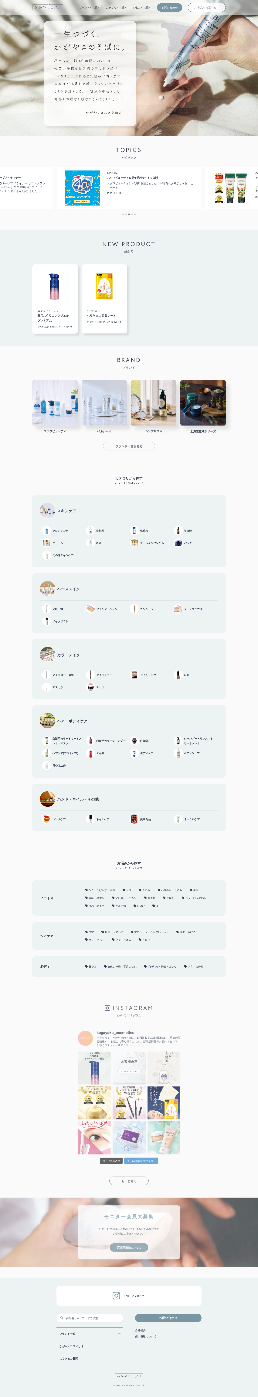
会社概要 (140, 1330)
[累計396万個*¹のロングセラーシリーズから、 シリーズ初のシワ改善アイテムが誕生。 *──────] (94, 1066)
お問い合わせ (170, 7)
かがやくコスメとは (71, 1346)
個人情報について (145, 1336)
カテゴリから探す (116, 7)
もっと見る (129, 1179)
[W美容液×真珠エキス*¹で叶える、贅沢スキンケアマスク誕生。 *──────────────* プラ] (129, 1136)
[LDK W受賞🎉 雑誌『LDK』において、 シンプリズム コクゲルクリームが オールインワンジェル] (94, 1101)
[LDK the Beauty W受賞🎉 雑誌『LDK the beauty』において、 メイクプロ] (129, 1101)
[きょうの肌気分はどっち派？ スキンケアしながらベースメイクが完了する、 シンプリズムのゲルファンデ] (163, 1136)
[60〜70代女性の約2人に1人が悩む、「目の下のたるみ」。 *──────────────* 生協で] (163, 1101)
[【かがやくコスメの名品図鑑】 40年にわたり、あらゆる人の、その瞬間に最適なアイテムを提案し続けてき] (163, 1066)
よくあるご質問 (68, 1358)
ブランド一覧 (67, 1333)
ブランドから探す (89, 7)
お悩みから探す (142, 7)
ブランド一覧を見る (129, 444)
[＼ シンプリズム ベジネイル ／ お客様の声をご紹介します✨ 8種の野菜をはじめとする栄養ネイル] (129, 1066)
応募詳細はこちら (129, 1246)
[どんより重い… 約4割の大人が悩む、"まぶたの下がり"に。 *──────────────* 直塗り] (94, 1136)
